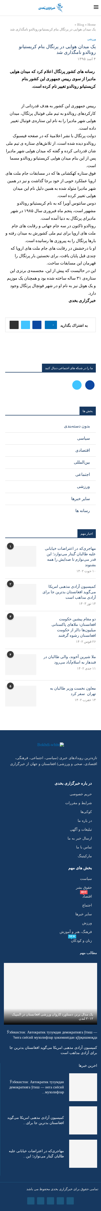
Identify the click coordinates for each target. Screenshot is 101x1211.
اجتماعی (82, 474)
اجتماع (87, 905)
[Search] (4, 8)
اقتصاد (87, 896)
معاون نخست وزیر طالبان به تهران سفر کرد (73, 691)
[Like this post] (49, 325)
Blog (80, 25)
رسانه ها (82, 510)
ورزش (87, 923)
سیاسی (83, 438)
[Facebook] (89, 384)
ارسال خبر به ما (80, 838)
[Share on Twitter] (25, 325)
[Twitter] (77, 384)
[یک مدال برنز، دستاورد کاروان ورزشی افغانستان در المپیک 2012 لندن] (50, 994)
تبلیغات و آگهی (81, 829)
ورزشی (83, 486)
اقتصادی (82, 450)
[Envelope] (30, 1200)
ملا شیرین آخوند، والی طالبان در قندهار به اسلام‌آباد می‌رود (70, 659)
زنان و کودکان (81, 941)
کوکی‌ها (86, 812)
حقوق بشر (84, 888)
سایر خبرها (80, 498)
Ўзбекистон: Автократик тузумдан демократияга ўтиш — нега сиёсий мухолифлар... (36, 1087)
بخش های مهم (80, 868)
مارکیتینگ (85, 856)
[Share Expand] (14, 325)
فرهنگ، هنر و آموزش (76, 932)
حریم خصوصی (81, 794)
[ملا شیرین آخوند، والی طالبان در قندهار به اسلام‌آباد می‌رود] (20, 664)
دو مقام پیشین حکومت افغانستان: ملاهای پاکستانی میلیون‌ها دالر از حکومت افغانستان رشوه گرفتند (74, 627)
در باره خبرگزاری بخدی (73, 783)
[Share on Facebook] (36, 325)
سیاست (86, 879)
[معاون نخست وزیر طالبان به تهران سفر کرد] (20, 696)
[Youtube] (40, 1200)
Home (92, 25)
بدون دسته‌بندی (77, 426)
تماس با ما (84, 847)
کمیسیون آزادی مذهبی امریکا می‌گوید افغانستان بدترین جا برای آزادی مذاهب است (69, 592)
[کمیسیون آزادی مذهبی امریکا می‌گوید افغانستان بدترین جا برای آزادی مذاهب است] (20, 594)
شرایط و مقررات (78, 803)
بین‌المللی (82, 462)
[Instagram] (50, 1200)
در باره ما (85, 821)
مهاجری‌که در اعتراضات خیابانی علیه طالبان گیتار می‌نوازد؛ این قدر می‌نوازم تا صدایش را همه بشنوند (70, 556)
